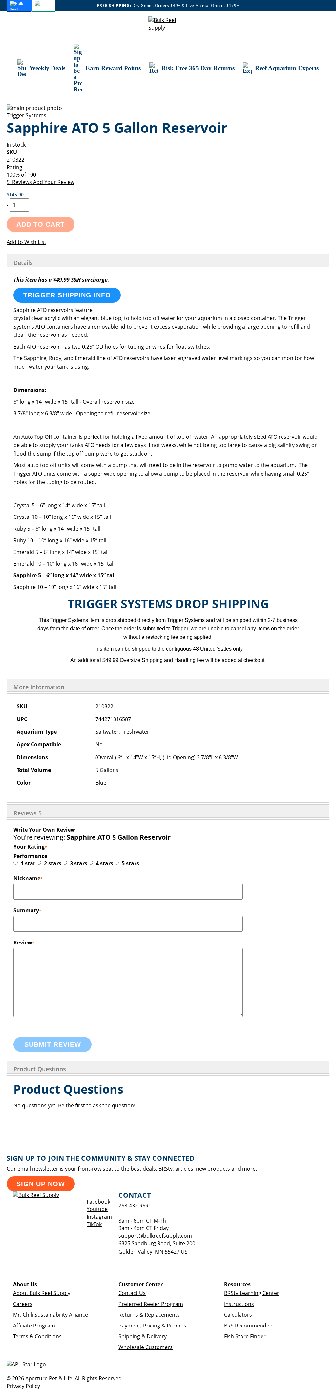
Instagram (99, 1216)
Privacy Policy (23, 1385)
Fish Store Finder (245, 1336)
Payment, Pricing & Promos (152, 1325)
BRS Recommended (248, 1325)
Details (23, 263)
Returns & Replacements (149, 1314)
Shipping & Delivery (142, 1336)
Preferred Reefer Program (150, 1303)
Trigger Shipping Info (67, 295)
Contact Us (132, 1293)
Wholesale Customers (145, 1347)
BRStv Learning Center (251, 1293)
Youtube (97, 1209)
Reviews (27, 813)
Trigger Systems (26, 115)
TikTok (94, 1224)
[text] (168, 175)
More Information (38, 687)
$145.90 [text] (15, 195)
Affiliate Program (34, 1325)
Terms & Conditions (37, 1336)
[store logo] (168, 23)
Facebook (98, 1201)
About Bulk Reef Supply (41, 1293)
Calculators (238, 1314)
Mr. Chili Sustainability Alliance (50, 1314)
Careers (22, 1303)
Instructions (239, 1303)
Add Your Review (53, 182)
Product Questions (39, 1069)
